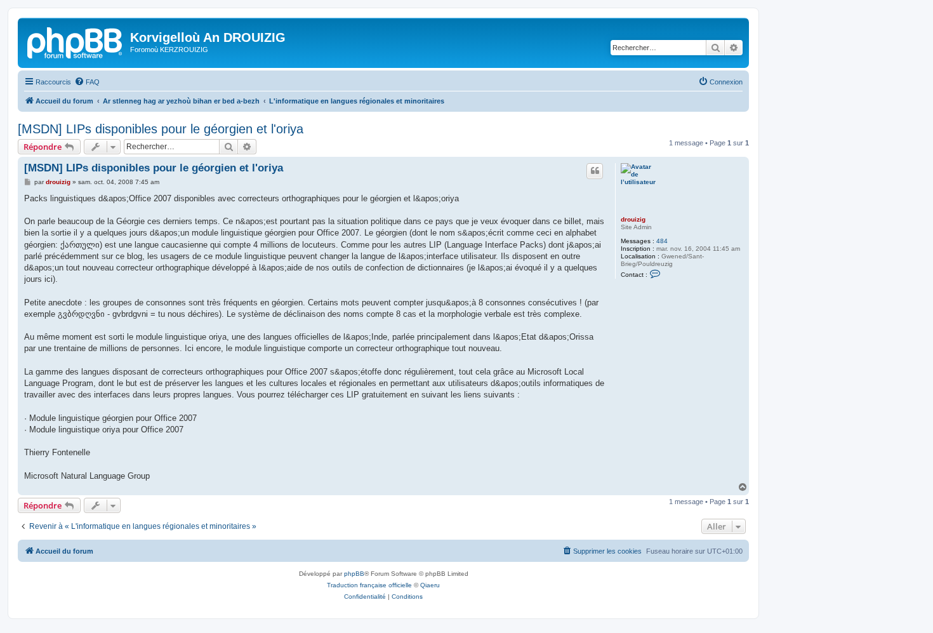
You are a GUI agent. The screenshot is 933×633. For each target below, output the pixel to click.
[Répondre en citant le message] (594, 170)
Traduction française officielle (369, 585)
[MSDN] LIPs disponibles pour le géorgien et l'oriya (160, 129)
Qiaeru (430, 585)
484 (662, 240)
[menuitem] (87, 82)
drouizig (633, 219)
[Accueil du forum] (75, 41)
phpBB (354, 573)
